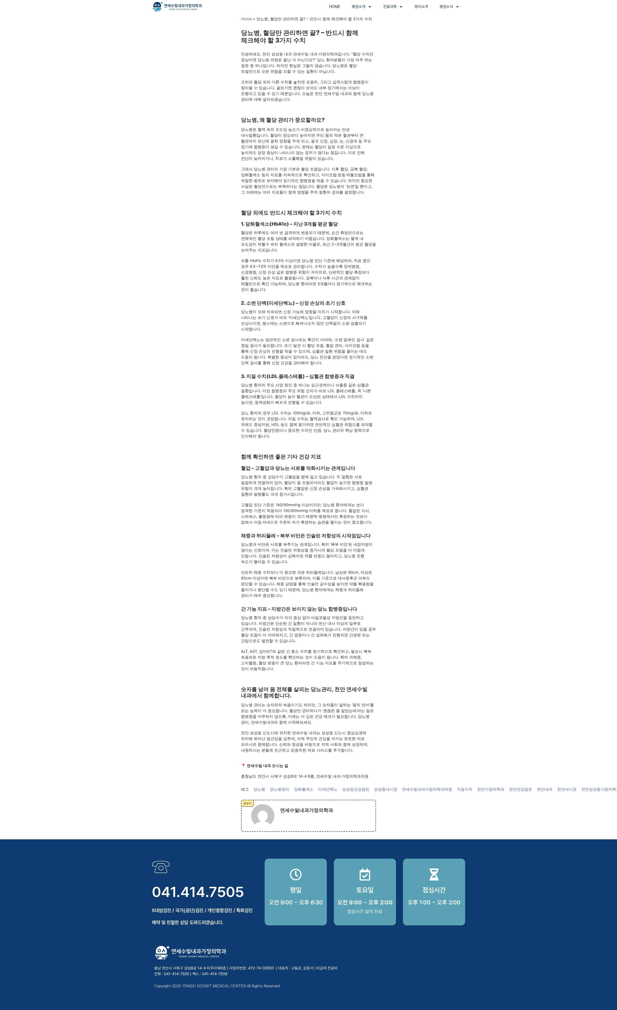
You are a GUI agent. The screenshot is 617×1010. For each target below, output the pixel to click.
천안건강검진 (520, 789)
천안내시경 (567, 789)
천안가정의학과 (490, 789)
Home (246, 18)
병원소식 (446, 6)
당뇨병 (259, 789)
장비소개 (421, 6)
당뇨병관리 (279, 789)
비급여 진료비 (327, 968)
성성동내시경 (385, 789)
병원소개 (358, 6)
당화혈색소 (303, 789)
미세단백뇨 (327, 789)
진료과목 (390, 6)
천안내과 (544, 789)
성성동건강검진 (355, 789)
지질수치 (464, 789)
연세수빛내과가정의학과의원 (427, 789)
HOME (334, 6)
